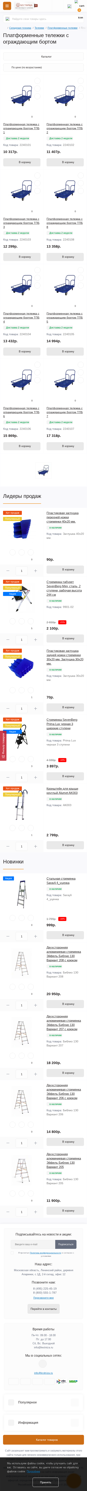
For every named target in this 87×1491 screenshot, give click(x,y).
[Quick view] (37, 81)
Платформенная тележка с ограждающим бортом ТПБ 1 (21, 128)
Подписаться (65, 1244)
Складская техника (20, 28)
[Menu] (7, 6)
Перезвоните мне (43, 1297)
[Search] (7, 19)
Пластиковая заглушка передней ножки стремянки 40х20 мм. (63, 517)
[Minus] (8, 571)
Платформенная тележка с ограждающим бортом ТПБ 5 (65, 317)
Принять (45, 1482)
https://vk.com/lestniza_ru (43, 1364)
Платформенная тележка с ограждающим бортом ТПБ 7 (65, 412)
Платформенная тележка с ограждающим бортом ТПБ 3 (21, 223)
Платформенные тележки (62, 28)
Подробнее (33, 1471)
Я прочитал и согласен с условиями (46, 1254)
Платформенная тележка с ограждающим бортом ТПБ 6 (21, 412)
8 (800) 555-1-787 (45, 1292)
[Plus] (35, 571)
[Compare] (37, 96)
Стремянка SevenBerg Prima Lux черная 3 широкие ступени (62, 724)
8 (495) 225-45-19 (45, 1288)
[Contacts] (69, 6)
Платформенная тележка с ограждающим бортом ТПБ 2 (65, 128)
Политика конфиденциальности (45, 1253)
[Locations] (58, 6)
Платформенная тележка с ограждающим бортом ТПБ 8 (65, 223)
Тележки (39, 28)
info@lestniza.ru (43, 1347)
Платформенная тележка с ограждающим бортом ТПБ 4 (21, 317)
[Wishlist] (37, 89)
